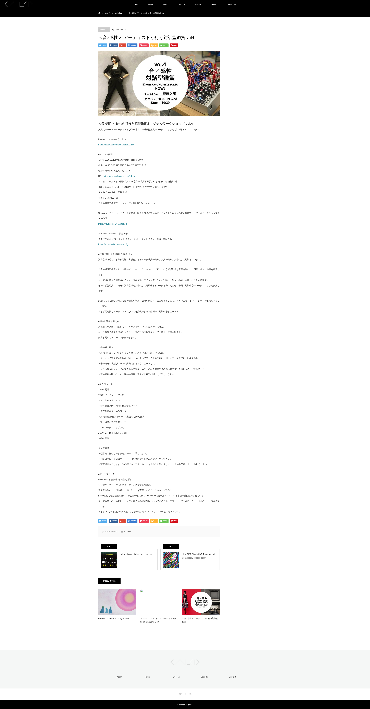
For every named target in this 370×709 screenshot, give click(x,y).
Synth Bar (232, 4)
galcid (190, 705)
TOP (136, 4)
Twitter (180, 693)
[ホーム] (99, 10)
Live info (181, 4)
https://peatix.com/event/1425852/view (116, 144)
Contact (214, 4)
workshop (104, 30)
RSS (190, 693)
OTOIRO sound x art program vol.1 (114, 618)
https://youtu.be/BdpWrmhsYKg (113, 244)
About (150, 4)
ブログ (107, 13)
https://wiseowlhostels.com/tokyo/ (119, 176)
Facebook (185, 693)
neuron (113, 531)
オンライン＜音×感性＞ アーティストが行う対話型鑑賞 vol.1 (158, 620)
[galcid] (185, 663)
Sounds (198, 4)
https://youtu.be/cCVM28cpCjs (112, 224)
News (165, 4)
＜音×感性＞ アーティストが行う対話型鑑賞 (200, 620)
